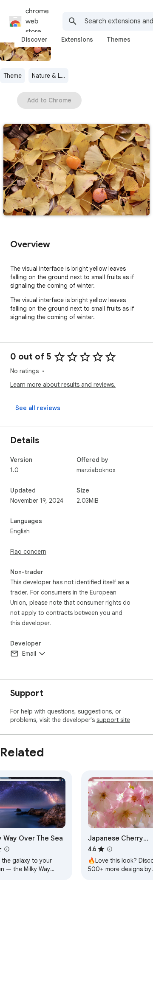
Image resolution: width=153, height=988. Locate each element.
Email (29, 653)
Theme (12, 75)
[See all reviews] (37, 408)
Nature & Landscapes (50, 75)
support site (113, 720)
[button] (76, 171)
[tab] (34, 39)
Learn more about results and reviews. (63, 384)
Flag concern (28, 551)
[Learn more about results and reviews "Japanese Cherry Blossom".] (109, 849)
